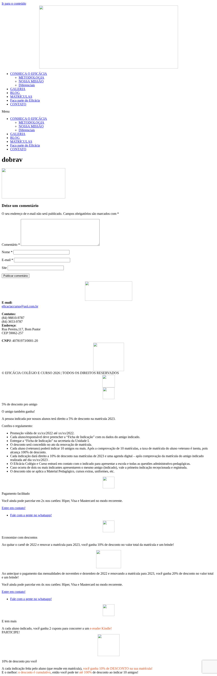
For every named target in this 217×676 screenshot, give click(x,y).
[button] (108, 111)
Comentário (11, 244)
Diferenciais (27, 85)
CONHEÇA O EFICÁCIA (28, 73)
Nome (7, 252)
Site (4, 268)
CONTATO (18, 104)
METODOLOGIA (31, 77)
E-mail (7, 260)
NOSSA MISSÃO (31, 81)
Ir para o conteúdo (14, 3)
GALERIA (17, 89)
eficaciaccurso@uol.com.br (20, 306)
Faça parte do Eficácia (25, 100)
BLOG (15, 93)
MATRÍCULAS (21, 96)
